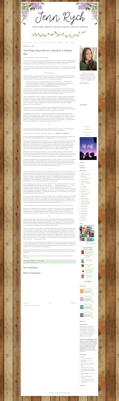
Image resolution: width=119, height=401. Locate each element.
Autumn (83, 173)
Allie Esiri (89, 277)
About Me (85, 80)
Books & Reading (30, 262)
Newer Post (26, 303)
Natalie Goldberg (88, 273)
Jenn (29, 260)
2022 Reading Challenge (87, 288)
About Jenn (29, 42)
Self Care (36, 262)
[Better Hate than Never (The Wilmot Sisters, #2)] (83, 266)
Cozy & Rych (42, 42)
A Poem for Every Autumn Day (89, 275)
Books (66, 42)
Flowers (83, 188)
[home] (88, 129)
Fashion (82, 186)
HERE (90, 336)
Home (23, 42)
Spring (82, 210)
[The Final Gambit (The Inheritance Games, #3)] (90, 236)
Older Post (73, 303)
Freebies (83, 191)
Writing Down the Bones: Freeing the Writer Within (89, 270)
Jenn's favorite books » (91, 243)
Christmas (83, 179)
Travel (82, 216)
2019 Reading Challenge (87, 312)
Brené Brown (88, 257)
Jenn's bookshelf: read (86, 226)
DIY (82, 184)
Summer (83, 211)
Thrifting (72, 42)
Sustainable (83, 213)
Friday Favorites (84, 193)
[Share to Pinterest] (42, 260)
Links (35, 42)
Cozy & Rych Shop (85, 183)
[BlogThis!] (39, 260)
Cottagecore (84, 181)
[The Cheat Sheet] (93, 240)
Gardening (83, 194)
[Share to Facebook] (41, 260)
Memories (83, 205)
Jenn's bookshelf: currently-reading (88, 248)
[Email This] (38, 260)
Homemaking (84, 200)
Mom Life (83, 206)
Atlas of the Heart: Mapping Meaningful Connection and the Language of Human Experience (88, 253)
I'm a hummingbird (48, 173)
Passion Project (89, 260)
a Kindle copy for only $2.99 (40, 256)
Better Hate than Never (89, 265)
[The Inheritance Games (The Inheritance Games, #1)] (83, 240)
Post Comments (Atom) (35, 305)
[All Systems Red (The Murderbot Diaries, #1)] (83, 236)
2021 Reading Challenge (87, 296)
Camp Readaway (84, 178)
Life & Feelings (84, 203)
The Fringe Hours (43, 96)
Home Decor (84, 198)
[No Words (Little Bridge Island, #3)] (83, 233)
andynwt (59, 393)
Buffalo (82, 176)
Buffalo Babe (60, 42)
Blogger (68, 393)
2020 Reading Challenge (87, 304)
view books (93, 294)
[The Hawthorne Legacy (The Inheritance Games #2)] (93, 236)
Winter (82, 218)
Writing (82, 220)
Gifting (82, 196)
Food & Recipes (84, 189)
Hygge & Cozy (84, 201)
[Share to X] (40, 260)
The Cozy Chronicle (51, 42)
